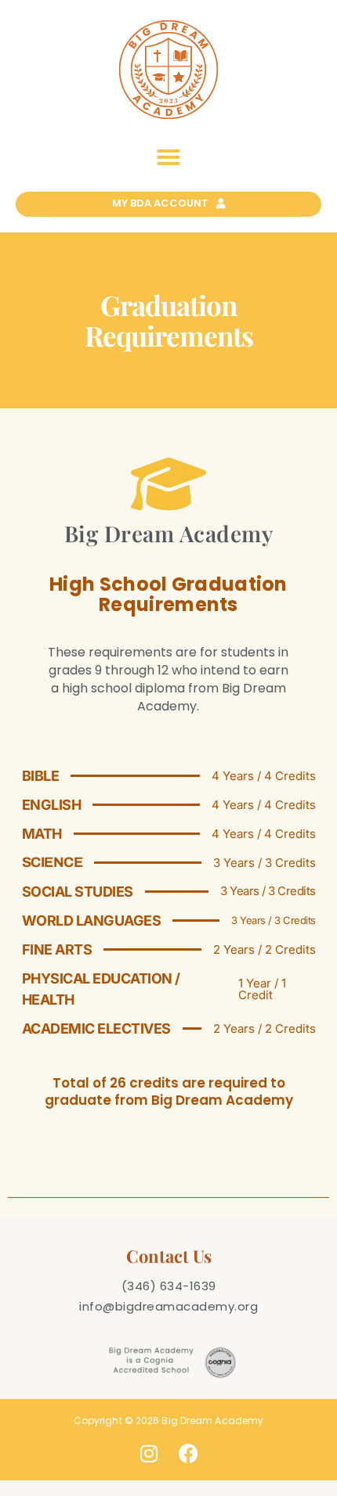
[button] (168, 157)
